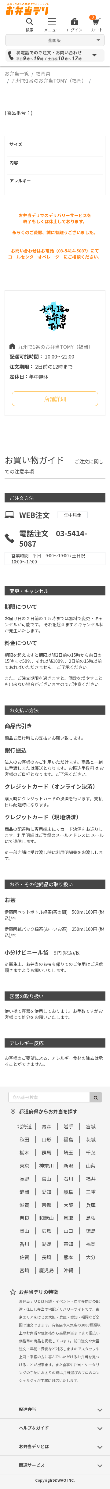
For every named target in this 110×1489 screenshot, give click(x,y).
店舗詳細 (55, 399)
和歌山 (46, 1217)
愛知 (46, 1191)
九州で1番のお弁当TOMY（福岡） (48, 80)
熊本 (68, 1257)
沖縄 (68, 1270)
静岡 (24, 1191)
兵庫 (91, 1205)
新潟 (68, 1165)
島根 (91, 1217)
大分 (91, 1257)
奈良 (24, 1217)
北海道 (24, 1126)
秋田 (24, 1139)
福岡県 (43, 73)
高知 (68, 1244)
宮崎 (24, 1270)
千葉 (91, 1152)
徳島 (91, 1230)
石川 (68, 1178)
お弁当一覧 (17, 73)
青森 (46, 1126)
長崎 (46, 1257)
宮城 (91, 1126)
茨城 (91, 1139)
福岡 (91, 1244)
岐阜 (68, 1191)
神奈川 (46, 1165)
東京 (24, 1165)
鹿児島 (46, 1270)
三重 (91, 1191)
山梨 (91, 1165)
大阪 (68, 1205)
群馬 (46, 1152)
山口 (68, 1230)
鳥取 (68, 1217)
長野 (24, 1178)
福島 (68, 1139)
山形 (46, 1139)
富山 (46, 1178)
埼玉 (68, 1152)
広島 (46, 1230)
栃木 (24, 1152)
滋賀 (24, 1205)
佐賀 (24, 1257)
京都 (46, 1205)
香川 (24, 1244)
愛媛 (46, 1244)
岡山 (24, 1230)
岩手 (68, 1126)
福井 (91, 1178)
